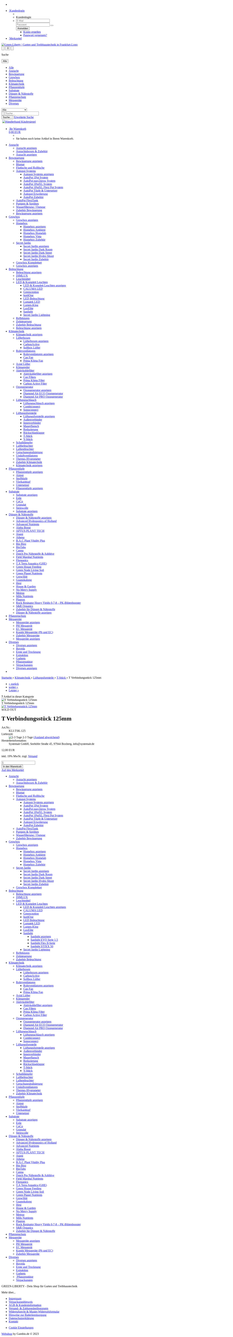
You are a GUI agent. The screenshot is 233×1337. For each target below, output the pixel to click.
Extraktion (22, 655)
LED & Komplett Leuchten (32, 282)
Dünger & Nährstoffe (21, 93)
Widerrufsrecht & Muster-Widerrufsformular (34, 1311)
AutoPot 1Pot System (35, 177)
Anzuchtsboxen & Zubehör (32, 151)
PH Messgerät (24, 625)
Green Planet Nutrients (29, 573)
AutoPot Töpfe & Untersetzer (40, 190)
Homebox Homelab (34, 233)
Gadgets (20, 658)
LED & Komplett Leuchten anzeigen (44, 285)
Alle (11, 67)
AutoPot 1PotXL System (37, 184)
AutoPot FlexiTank (27, 200)
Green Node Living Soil (30, 570)
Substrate (14, 90)
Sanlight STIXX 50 (42, 946)
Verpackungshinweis (21, 1301)
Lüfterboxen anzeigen (35, 341)
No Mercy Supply (26, 589)
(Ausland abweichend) (46, 737)
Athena (20, 537)
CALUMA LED (33, 288)
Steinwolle (22, 507)
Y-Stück (28, 439)
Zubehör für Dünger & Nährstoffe (35, 609)
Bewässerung (16, 74)
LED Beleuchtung (33, 298)
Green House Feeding (28, 566)
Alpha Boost (23, 527)
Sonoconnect (30, 409)
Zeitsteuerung (24, 321)
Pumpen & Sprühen (27, 203)
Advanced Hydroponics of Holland (36, 521)
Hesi (18, 583)
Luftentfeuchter (25, 449)
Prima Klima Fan (33, 360)
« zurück (14, 683)
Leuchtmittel (23, 278)
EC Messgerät (24, 629)
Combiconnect (31, 406)
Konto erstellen (32, 31)
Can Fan (28, 357)
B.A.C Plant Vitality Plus (30, 540)
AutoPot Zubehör (33, 197)
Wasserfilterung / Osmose (30, 206)
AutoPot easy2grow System (39, 180)
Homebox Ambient (34, 229)
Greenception (31, 292)
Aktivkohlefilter (25, 370)
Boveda (20, 648)
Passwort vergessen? (35, 35)
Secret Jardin (23, 242)
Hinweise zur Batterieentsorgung (27, 1314)
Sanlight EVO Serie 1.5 (44, 939)
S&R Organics (24, 606)
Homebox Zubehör (34, 239)
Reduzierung (30, 429)
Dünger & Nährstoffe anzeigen (34, 517)
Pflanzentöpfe (17, 87)
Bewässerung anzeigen (29, 161)
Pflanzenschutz (17, 97)
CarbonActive (31, 344)
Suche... (7, 117)
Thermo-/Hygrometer (28, 458)
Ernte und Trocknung (28, 651)
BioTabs (21, 547)
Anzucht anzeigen (26, 148)
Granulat (21, 504)
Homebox (21, 223)
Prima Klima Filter (34, 380)
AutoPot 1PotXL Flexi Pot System (43, 187)
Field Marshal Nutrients (29, 557)
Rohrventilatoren (25, 350)
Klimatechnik (16, 83)
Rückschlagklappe (33, 432)
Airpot (19, 475)
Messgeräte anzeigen (28, 622)
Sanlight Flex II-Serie (43, 943)
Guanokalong (24, 579)
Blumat (20, 164)
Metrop (20, 593)
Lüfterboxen (23, 337)
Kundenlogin (17, 10)
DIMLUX (22, 275)
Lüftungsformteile (26, 413)
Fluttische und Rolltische (30, 167)
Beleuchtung (16, 80)
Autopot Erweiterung (35, 193)
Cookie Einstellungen (21, 1327)
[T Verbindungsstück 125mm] (19, 706)
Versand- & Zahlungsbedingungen (28, 1308)
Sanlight (28, 311)
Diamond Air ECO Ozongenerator (43, 393)
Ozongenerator (24, 386)
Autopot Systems (26, 170)
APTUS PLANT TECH (30, 530)
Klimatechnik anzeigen (29, 334)
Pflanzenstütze (24, 661)
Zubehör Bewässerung (29, 210)
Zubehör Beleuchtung (28, 324)
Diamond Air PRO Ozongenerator (43, 396)
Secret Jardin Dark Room (37, 249)
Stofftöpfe (21, 478)
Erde (18, 498)
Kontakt (13, 1321)
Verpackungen (24, 665)
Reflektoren (22, 318)
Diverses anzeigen (26, 645)
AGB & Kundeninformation (25, 1305)
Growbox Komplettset (29, 262)
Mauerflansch (31, 426)
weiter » (13, 687)
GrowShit (21, 576)
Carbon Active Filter (35, 383)
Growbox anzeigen (27, 220)
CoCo (19, 501)
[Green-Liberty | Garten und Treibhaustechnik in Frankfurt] (39, 44)
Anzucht (14, 70)
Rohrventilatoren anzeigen (38, 354)
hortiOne (28, 295)
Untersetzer (22, 485)
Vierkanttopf (23, 481)
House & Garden (26, 586)
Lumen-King (30, 305)
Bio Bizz (21, 543)
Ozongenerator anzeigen (37, 390)
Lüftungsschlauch (26, 399)
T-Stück (27, 435)
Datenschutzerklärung (21, 1318)
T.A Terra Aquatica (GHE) (31, 563)
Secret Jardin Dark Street (37, 252)
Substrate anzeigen (26, 494)
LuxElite (28, 308)
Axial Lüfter (23, 364)
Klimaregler (23, 367)
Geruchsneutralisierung (29, 452)
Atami (19, 534)
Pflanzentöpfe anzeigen (29, 471)
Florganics (22, 560)
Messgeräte (15, 100)
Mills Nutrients (24, 596)
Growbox (14, 77)
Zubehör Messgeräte (28, 635)
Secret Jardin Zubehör (36, 259)
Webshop (6, 1333)
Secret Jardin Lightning (36, 314)
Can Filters (29, 377)
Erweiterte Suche (24, 117)
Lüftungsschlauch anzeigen (39, 403)
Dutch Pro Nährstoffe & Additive (35, 553)
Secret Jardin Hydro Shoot (38, 256)
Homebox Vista (32, 236)
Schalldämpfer (24, 442)
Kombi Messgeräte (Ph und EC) (34, 632)
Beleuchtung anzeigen (29, 272)
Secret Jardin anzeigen (36, 246)
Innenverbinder (32, 422)
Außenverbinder (32, 419)
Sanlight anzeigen (41, 936)
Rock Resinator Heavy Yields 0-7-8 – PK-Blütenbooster (48, 602)
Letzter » (14, 690)
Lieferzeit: (7, 734)
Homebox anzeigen (34, 226)
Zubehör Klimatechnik (29, 462)
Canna (19, 550)
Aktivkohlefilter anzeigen (37, 373)
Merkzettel (15, 38)
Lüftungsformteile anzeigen (39, 416)
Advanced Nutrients (27, 524)
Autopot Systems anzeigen (38, 174)
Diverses (14, 103)
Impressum (15, 1298)
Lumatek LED (31, 301)
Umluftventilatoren (27, 455)
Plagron (20, 599)
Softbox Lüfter (31, 347)
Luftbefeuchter (24, 445)
